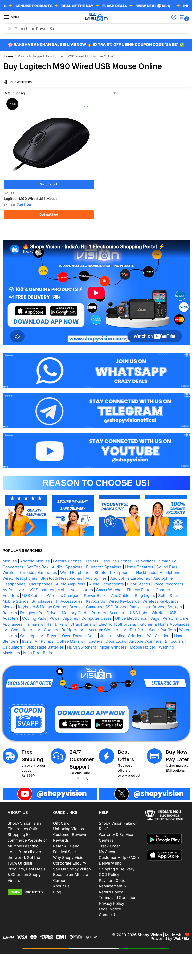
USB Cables (33, 595)
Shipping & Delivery (116, 869)
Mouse (9, 193)
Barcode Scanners (145, 641)
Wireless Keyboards (161, 601)
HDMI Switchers (81, 647)
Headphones (171, 572)
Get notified (48, 214)
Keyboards (95, 601)
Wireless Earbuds (18, 572)
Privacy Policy (111, 903)
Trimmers (34, 624)
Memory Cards (75, 612)
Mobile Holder (142, 647)
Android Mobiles (35, 561)
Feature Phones (67, 561)
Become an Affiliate (70, 874)
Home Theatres (139, 566)
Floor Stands (138, 584)
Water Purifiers (162, 629)
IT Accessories (69, 601)
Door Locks (116, 641)
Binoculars (174, 641)
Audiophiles (96, 578)
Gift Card (61, 823)
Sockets (174, 606)
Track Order (109, 846)
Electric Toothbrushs (117, 624)
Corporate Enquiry (69, 863)
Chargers (164, 589)
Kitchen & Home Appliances (164, 624)
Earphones (47, 572)
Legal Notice (110, 909)
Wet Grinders (159, 635)
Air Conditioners (19, 629)
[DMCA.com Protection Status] (28, 892)
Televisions (145, 561)
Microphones (41, 584)
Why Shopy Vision (69, 857)
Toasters (94, 641)
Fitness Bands (139, 589)
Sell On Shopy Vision (72, 869)
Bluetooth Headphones (61, 578)
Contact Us (109, 914)
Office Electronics (131, 618)
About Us (61, 886)
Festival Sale (64, 851)
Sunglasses (42, 601)
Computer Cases (96, 618)
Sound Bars (166, 566)
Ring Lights (145, 595)
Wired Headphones (20, 578)
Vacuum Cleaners (104, 629)
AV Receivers (15, 589)
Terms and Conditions (119, 897)
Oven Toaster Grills (79, 635)
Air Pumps (44, 641)
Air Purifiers (134, 629)
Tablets (91, 561)
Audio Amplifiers (71, 584)
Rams (134, 606)
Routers (10, 612)
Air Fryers (50, 635)
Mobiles (10, 561)
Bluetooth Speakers (104, 566)
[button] (182, 17)
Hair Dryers (56, 624)
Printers (99, 612)
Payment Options (114, 880)
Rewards (61, 840)
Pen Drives (48, 612)
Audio (57, 566)
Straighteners (82, 624)
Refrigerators (73, 629)
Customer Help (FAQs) (119, 857)
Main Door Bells (38, 652)
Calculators (13, 647)
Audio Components (106, 584)
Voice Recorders (168, 584)
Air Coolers (48, 629)
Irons (26, 641)
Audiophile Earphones (130, 578)
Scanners (118, 612)
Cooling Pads (34, 618)
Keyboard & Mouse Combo (42, 606)
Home (8, 56)
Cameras (94, 606)
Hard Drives (153, 606)
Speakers (74, 566)
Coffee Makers (70, 641)
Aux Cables (121, 595)
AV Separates (42, 589)
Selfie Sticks (169, 595)
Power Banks (96, 595)
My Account (109, 851)
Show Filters (21, 82)
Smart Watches (110, 589)
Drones (76, 606)
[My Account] (174, 17)
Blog (57, 891)
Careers (60, 880)
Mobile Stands (15, 601)
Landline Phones (117, 561)
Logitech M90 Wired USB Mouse (30, 199)
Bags (154, 618)
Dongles (27, 612)
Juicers (106, 635)
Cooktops (29, 635)
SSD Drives (115, 606)
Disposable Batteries (45, 647)
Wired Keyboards (123, 601)
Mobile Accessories (75, 589)
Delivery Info (110, 863)
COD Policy (109, 874)
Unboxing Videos (68, 828)
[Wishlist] (86, 107)
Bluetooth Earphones (114, 572)
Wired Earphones (75, 572)
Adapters (11, 595)
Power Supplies (64, 618)
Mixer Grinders (130, 635)
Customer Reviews (70, 834)
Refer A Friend (66, 846)
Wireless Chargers (64, 595)
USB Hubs (139, 612)
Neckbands (146, 572)
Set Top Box (37, 566)
